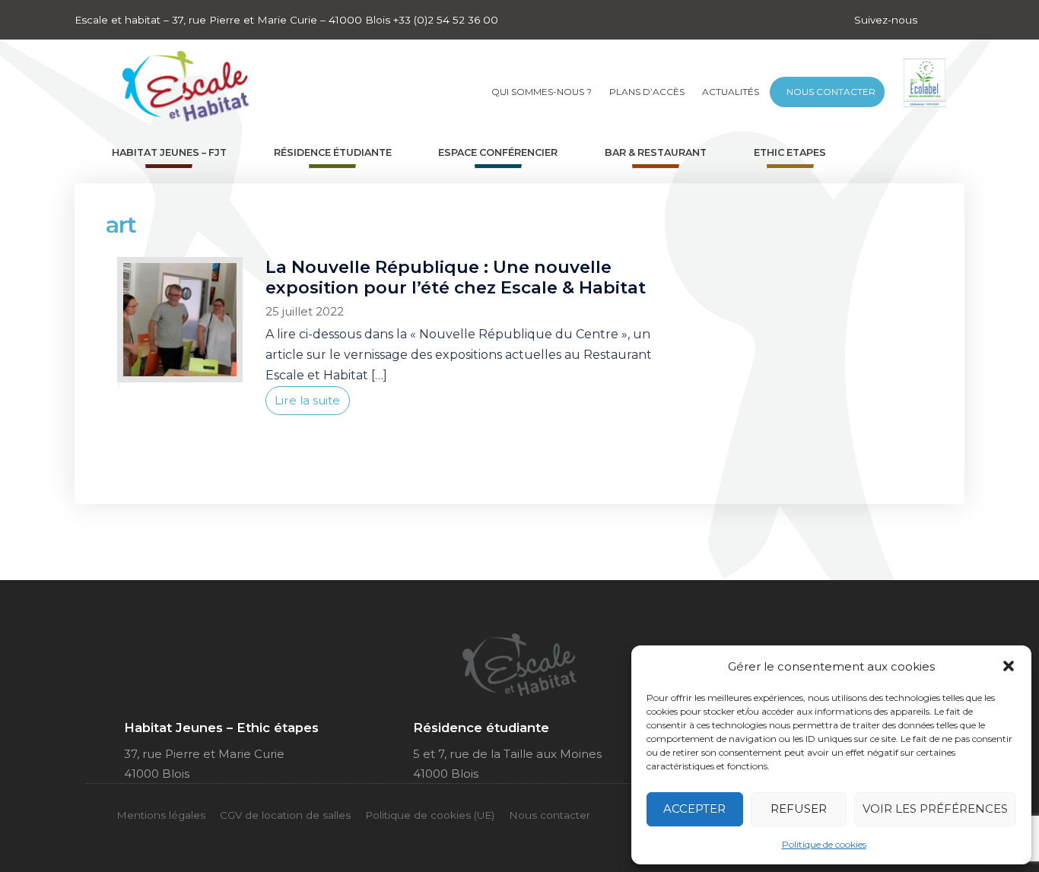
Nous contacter (830, 91)
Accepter (694, 808)
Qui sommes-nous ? (541, 91)
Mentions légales (160, 815)
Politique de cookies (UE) (429, 815)
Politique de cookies (824, 844)
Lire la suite (307, 400)
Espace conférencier (498, 152)
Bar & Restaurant (656, 152)
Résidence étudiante (333, 152)
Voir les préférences (935, 808)
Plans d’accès (647, 91)
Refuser (799, 808)
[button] (1008, 666)
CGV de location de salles (285, 815)
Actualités (730, 91)
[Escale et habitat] (185, 82)
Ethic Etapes (790, 152)
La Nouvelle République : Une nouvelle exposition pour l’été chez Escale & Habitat (455, 277)
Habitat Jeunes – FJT (169, 152)
